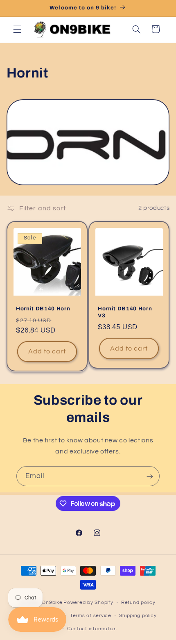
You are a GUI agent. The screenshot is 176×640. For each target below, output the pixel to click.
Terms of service (90, 615)
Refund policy (138, 602)
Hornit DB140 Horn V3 (125, 312)
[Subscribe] (149, 476)
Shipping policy (137, 615)
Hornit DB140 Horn (43, 308)
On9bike (52, 602)
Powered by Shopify (88, 602)
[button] (17, 29)
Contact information (92, 628)
